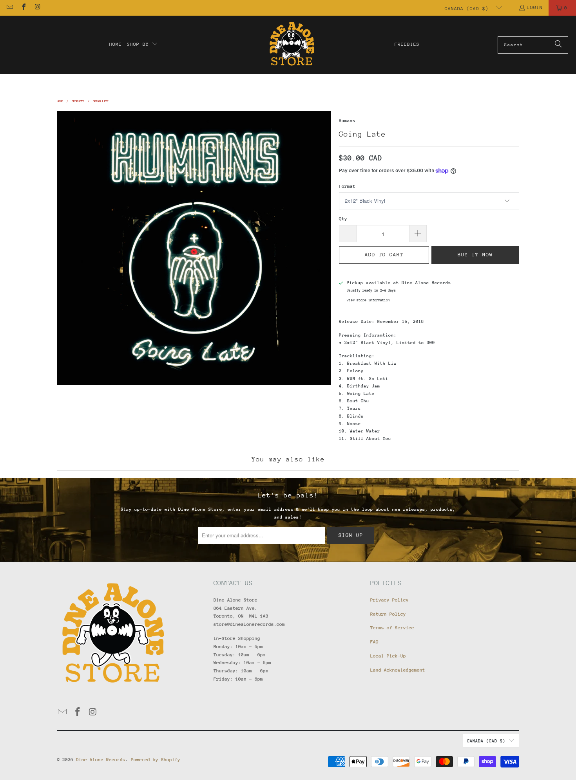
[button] (142, 44)
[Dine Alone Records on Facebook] (23, 8)
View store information (368, 300)
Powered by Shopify (155, 759)
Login (535, 7)
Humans (347, 120)
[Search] (558, 45)
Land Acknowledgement (397, 670)
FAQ (374, 642)
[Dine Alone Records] (291, 45)
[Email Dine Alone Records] (9, 8)
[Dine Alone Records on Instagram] (37, 8)
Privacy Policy (389, 600)
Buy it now (475, 255)
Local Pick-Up (388, 656)
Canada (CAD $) (468, 8)
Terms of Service (392, 627)
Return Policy (388, 614)
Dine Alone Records (100, 759)
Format (347, 186)
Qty (343, 219)
